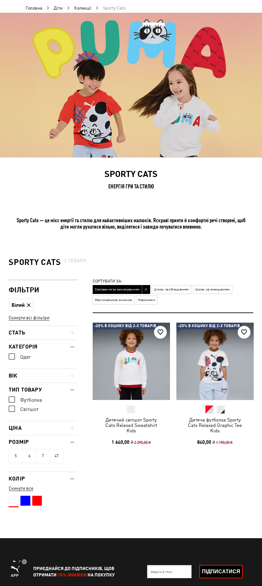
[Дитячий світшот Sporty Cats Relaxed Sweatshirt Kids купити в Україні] (131, 361)
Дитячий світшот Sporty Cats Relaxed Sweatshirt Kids (131, 425)
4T (57, 456)
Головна (34, 8)
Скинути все (21, 488)
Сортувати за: (107, 281)
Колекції (82, 8)
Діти (58, 8)
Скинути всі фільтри (29, 317)
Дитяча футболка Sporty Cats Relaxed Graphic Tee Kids (215, 425)
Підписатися (221, 571)
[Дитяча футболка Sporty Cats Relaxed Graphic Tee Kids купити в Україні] (215, 361)
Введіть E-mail (161, 572)
